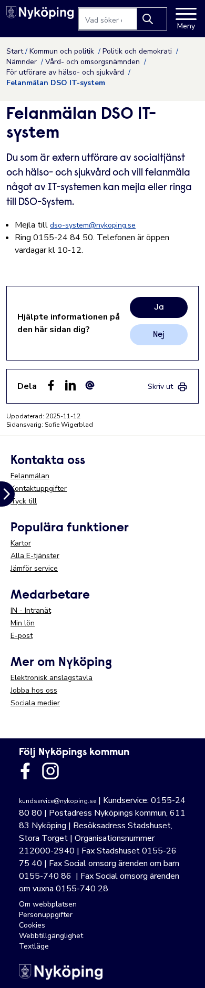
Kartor (21, 543)
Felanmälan (30, 476)
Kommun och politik (62, 51)
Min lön (23, 623)
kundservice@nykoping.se (57, 801)
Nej (159, 335)
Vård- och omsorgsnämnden (93, 62)
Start (14, 51)
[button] (186, 969)
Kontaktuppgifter (39, 488)
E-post (22, 636)
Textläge (34, 946)
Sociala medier (35, 703)
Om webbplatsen (48, 904)
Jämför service (34, 568)
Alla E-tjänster (35, 556)
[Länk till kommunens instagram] (50, 770)
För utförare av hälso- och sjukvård (66, 72)
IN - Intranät (31, 610)
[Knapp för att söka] (152, 19)
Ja (159, 307)
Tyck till (24, 501)
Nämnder (22, 62)
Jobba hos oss (34, 690)
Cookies (32, 925)
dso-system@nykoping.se (93, 225)
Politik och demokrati (138, 51)
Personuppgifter (46, 915)
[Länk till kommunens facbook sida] (25, 770)
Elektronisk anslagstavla (52, 678)
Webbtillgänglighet (51, 936)
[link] (168, 387)
